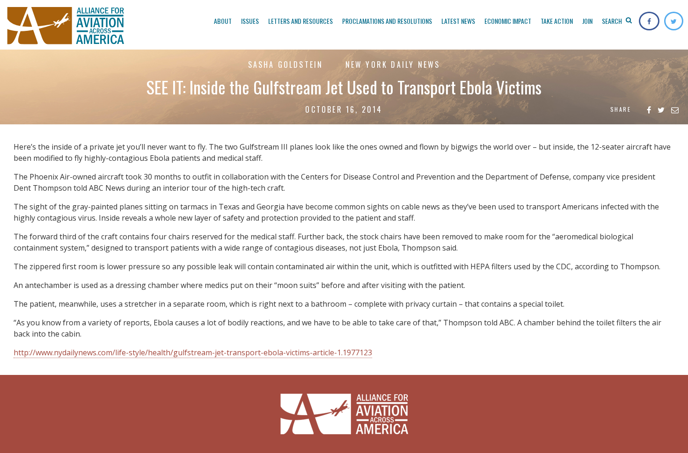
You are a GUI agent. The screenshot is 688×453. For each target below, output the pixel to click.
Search (612, 21)
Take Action (557, 21)
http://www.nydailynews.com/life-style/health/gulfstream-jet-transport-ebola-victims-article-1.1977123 (193, 352)
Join (587, 21)
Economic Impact (507, 21)
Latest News (458, 21)
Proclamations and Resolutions (387, 21)
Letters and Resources (300, 21)
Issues (250, 21)
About (223, 21)
